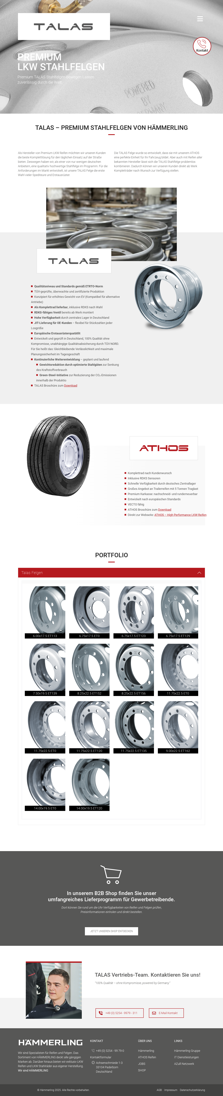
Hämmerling (146, 1050)
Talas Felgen (32, 572)
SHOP (142, 1070)
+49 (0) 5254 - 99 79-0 (110, 1050)
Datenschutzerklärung (192, 1090)
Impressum (170, 1090)
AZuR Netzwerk (184, 1063)
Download (70, 385)
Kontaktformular (100, 1057)
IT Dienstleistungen (186, 1057)
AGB (159, 1090)
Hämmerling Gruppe (187, 1050)
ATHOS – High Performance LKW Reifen (180, 515)
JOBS (141, 1063)
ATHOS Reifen (147, 1057)
